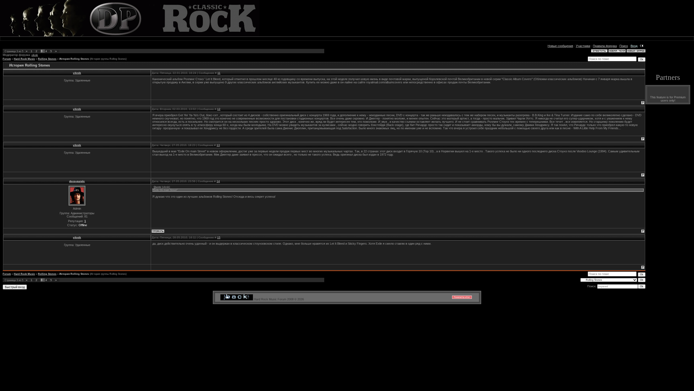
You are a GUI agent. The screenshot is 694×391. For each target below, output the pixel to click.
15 (218, 237)
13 (218, 145)
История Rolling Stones (74, 59)
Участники (583, 46)
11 (218, 72)
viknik (34, 55)
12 (218, 109)
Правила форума (605, 46)
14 (218, 181)
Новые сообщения (560, 46)
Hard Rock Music (24, 59)
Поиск (623, 46)
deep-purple (77, 181)
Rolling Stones (47, 59)
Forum (7, 59)
